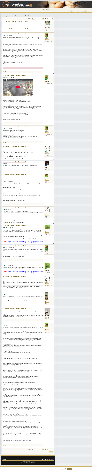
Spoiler (5, 71)
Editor (82, 11)
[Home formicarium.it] (46, 4)
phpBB (25, 461)
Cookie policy (21, 469)
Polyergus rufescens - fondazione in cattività (15, 16)
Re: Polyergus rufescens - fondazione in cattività (16, 21)
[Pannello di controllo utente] (80, 11)
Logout (85, 11)
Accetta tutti (70, 468)
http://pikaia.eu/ (5, 158)
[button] (33, 19)
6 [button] (47, 18)
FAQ (88, 11)
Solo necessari (63, 468)
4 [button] (43, 18)
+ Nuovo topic (71, 11)
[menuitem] (43, 459)
